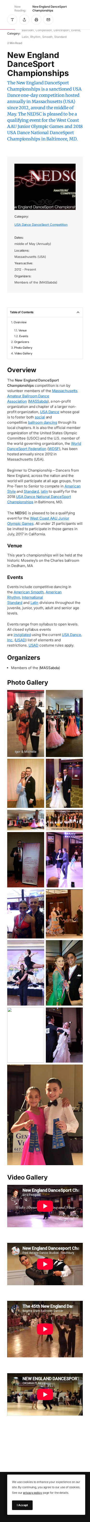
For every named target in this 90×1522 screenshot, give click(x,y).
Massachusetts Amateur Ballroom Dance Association (42, 396)
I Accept (22, 1505)
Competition (44, 30)
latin (44, 491)
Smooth (47, 37)
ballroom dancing (42, 422)
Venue (22, 330)
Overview (20, 322)
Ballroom (28, 30)
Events (75, 30)
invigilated (22, 634)
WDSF (53, 448)
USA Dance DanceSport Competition (41, 224)
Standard (60, 37)
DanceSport (62, 30)
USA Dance (49, 412)
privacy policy (32, 1492)
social (40, 417)
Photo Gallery (23, 347)
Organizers (21, 342)
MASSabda (38, 401)
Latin (25, 37)
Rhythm (35, 37)
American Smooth (29, 592)
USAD (20, 640)
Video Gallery (23, 353)
